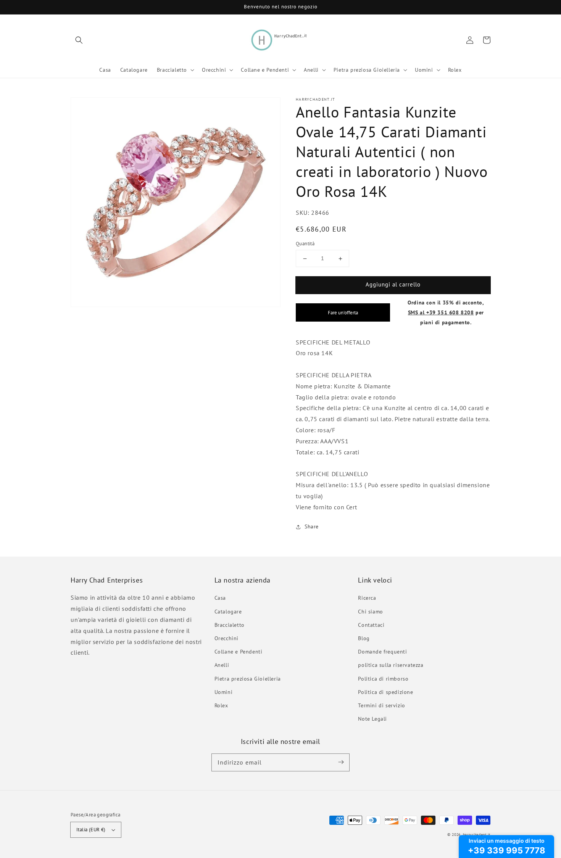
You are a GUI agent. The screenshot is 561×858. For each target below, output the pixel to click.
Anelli (221, 665)
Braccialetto (229, 624)
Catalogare (228, 611)
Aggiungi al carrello (393, 284)
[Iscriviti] (340, 762)
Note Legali (372, 718)
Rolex (221, 705)
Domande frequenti (382, 651)
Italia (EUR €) (91, 829)
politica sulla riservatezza (390, 665)
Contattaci (371, 624)
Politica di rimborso (383, 678)
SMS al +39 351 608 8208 (441, 312)
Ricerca (367, 597)
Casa (220, 597)
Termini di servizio (381, 705)
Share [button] (312, 526)
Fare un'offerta (343, 312)
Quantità (305, 244)
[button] (79, 40)
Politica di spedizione (385, 692)
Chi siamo (370, 611)
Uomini (223, 692)
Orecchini (226, 638)
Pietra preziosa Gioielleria (247, 678)
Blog (363, 638)
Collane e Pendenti (238, 651)
